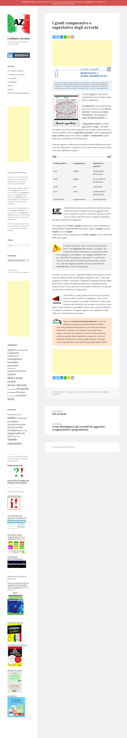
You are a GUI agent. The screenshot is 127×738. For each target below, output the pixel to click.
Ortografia (22, 388)
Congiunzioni (13, 356)
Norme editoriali (17, 385)
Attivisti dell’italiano (14, 496)
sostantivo (65, 254)
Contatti (10, 89)
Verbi (10, 399)
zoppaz (70, 392)
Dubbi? (11, 418)
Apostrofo (17, 415)
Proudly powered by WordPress (63, 447)
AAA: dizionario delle (14, 516)
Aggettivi (11, 350)
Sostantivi (20, 395)
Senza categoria (11, 396)
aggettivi (93, 94)
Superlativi (17, 436)
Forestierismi (22, 418)
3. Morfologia (12, 82)
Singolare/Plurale (16, 433)
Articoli (18, 350)
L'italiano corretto (18, 38)
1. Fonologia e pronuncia (16, 75)
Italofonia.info (12, 557)
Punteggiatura (14, 430)
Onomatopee (11, 389)
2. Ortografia (12, 78)
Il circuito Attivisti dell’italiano (18, 93)
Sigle (22, 430)
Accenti (10, 414)
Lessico (11, 374)
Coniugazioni (14, 358)
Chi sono (10, 86)
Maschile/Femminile (16, 424)
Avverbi (25, 350)
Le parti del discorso (16, 371)
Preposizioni (11, 392)
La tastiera (13, 421)
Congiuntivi (13, 352)
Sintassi (10, 436)
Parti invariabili (14, 427)
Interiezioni (11, 368)
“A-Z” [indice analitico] (15, 71)
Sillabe (25, 430)
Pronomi (21, 392)
